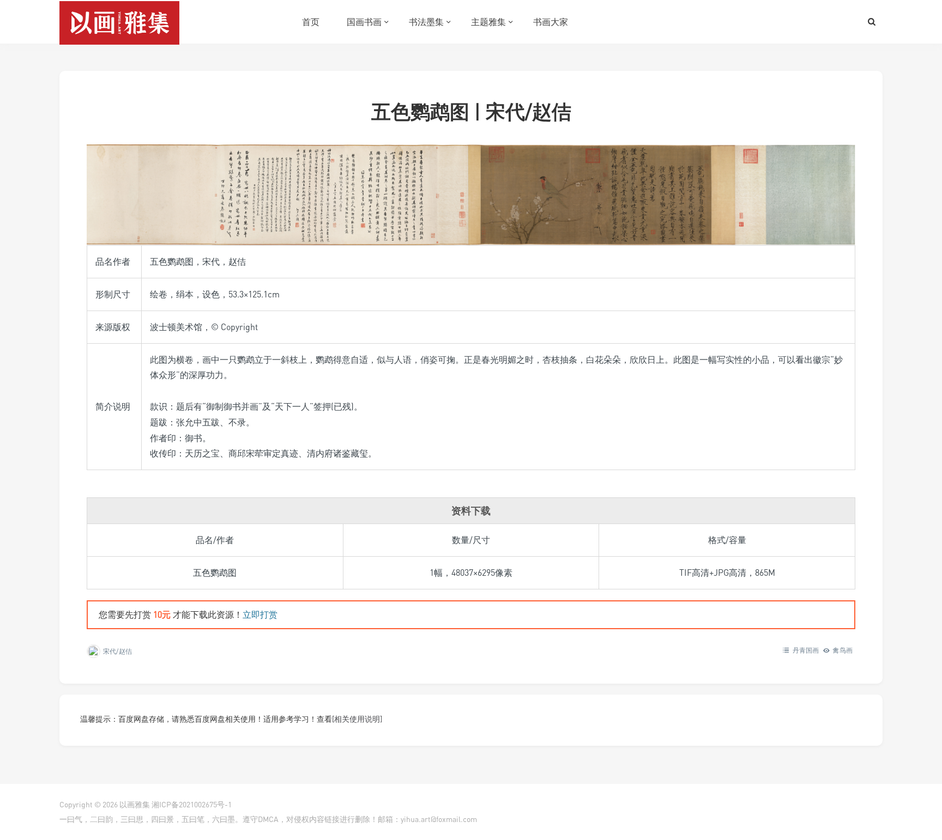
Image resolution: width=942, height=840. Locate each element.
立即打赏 (260, 614)
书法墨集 (426, 21)
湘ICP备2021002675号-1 (192, 804)
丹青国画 (806, 650)
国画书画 (364, 21)
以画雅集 (134, 804)
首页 (310, 21)
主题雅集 (488, 21)
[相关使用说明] (357, 718)
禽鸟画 (842, 650)
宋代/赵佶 (117, 651)
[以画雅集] (119, 22)
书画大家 (550, 21)
